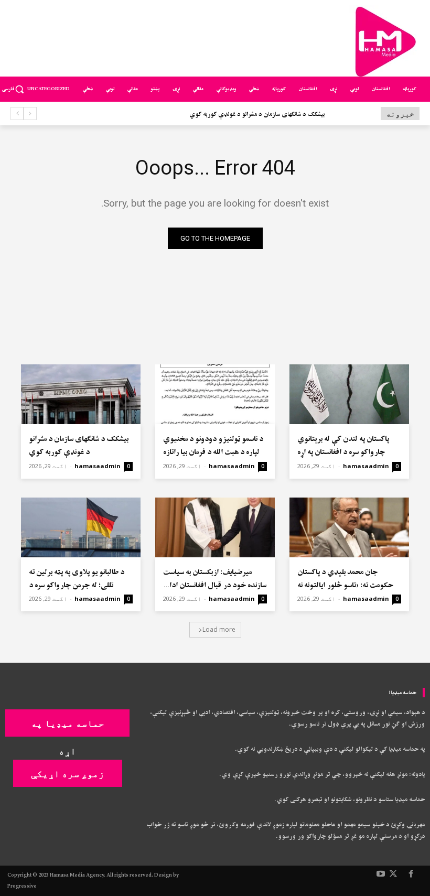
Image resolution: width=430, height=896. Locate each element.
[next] (17, 113)
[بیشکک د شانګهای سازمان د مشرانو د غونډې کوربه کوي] (81, 394)
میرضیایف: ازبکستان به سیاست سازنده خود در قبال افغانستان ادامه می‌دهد (214, 585)
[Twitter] (393, 874)
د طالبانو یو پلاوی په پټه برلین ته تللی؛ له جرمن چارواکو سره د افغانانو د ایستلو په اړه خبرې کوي (78, 585)
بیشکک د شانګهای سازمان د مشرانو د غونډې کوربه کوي (257, 114)
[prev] (30, 113)
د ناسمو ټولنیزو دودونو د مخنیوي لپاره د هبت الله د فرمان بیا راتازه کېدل (213, 452)
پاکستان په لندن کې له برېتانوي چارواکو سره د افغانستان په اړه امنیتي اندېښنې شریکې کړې (343, 452)
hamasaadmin (366, 466)
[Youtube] (380, 874)
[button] (19, 89)
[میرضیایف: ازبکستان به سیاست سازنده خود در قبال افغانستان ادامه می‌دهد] (215, 527)
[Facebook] (411, 874)
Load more (218, 629)
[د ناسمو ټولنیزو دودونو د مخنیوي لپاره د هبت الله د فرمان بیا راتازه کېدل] (215, 394)
